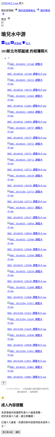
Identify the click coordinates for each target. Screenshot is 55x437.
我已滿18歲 (7, 432)
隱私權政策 (22, 392)
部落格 (18, 43)
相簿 (7, 43)
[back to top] (3, 383)
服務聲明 (34, 392)
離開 (18, 432)
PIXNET (16, 389)
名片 (28, 43)
